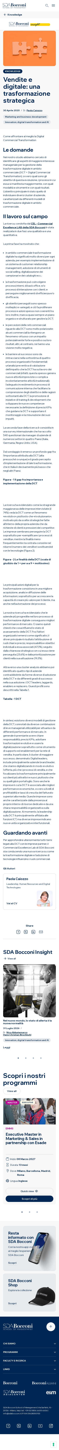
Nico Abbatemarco (16, 1032)
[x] (19, 1426)
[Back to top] (51, 1327)
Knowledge (12, 71)
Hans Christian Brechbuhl (17, 1035)
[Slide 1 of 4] (18, 1058)
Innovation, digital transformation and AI (27, 122)
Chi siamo (9, 1343)
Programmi (10, 1352)
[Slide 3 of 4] (33, 1058)
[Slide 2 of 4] (26, 1058)
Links (6, 1369)
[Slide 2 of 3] (29, 1212)
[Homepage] (18, 1327)
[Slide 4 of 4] (41, 1058)
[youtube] (40, 1426)
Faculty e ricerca (14, 1360)
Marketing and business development (25, 116)
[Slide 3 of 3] (37, 1212)
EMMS (9, 1128)
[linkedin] (29, 1426)
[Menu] (53, 6)
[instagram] (51, 1426)
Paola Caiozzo (34, 110)
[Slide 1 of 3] (22, 1212)
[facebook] (8, 1426)
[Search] (47, 6)
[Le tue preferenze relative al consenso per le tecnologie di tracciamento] (53, 1444)
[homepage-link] (14, 5)
